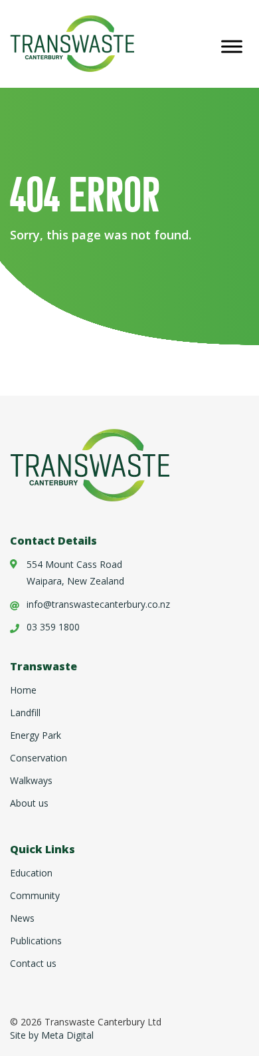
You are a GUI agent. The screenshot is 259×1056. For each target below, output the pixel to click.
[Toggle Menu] (231, 46)
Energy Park (35, 735)
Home (23, 690)
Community (35, 895)
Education (31, 872)
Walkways (31, 780)
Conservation (38, 757)
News (22, 918)
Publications (36, 940)
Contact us (33, 963)
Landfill (25, 712)
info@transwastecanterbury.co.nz (98, 604)
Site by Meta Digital (52, 1035)
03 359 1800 (53, 626)
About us (29, 803)
